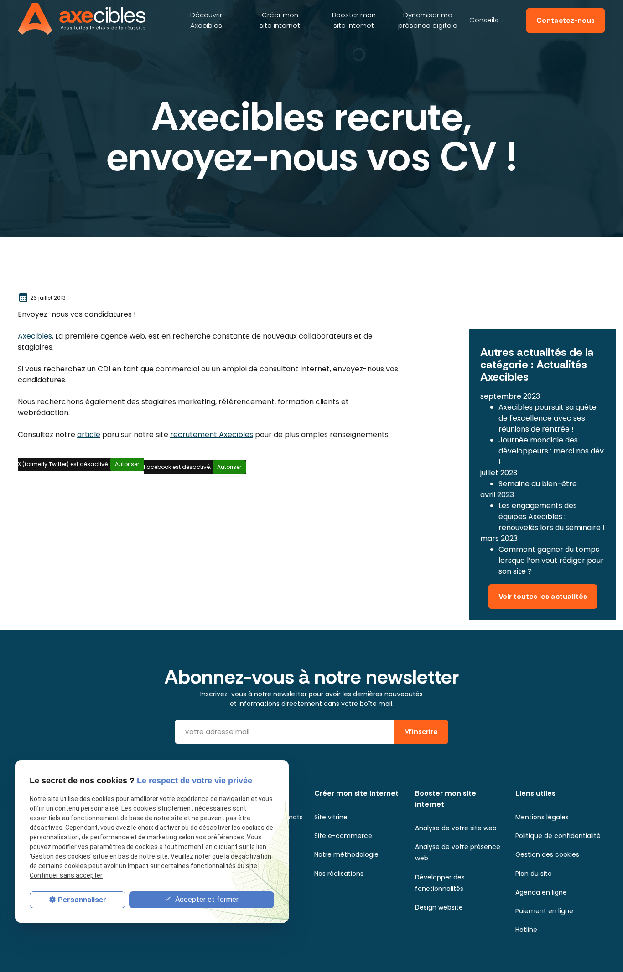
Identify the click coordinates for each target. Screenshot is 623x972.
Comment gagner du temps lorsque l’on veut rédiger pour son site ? (551, 560)
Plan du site (533, 873)
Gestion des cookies (547, 854)
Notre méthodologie (346, 854)
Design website (439, 907)
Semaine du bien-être (537, 483)
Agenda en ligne (541, 892)
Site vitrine (331, 817)
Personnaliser (82, 899)
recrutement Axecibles (211, 434)
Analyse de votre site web (456, 828)
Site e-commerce (343, 835)
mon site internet (280, 20)
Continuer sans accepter (66, 875)
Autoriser (127, 464)
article (88, 434)
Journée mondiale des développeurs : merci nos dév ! (551, 451)
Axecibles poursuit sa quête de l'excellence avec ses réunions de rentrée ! (547, 418)
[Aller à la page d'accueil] (81, 19)
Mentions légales (542, 817)
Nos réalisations (338, 873)
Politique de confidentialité (558, 835)
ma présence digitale (427, 20)
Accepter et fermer (206, 899)
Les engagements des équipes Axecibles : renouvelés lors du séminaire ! (551, 516)
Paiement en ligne (544, 910)
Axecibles (206, 20)
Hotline (526, 929)
